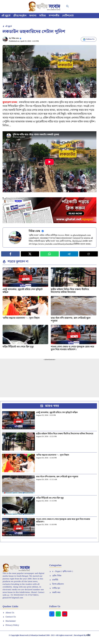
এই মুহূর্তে (5, 16)
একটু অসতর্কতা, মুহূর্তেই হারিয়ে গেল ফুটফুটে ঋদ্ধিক (23, 290)
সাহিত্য (42, 16)
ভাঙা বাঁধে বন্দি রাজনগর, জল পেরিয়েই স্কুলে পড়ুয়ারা (70, 319)
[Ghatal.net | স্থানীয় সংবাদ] (45, 6)
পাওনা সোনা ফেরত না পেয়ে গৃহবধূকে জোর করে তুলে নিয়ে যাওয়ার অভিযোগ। (72, 348)
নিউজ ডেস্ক (15, 38)
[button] (67, 6)
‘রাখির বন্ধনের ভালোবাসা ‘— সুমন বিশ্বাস (21, 318)
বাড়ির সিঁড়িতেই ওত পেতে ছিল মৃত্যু (18, 347)
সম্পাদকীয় (54, 16)
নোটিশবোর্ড (68, 16)
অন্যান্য (32, 16)
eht (88, 635)
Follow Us (90, 39)
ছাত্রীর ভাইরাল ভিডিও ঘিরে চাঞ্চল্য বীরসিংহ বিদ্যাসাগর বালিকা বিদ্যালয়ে (70, 290)
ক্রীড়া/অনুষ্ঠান (19, 16)
